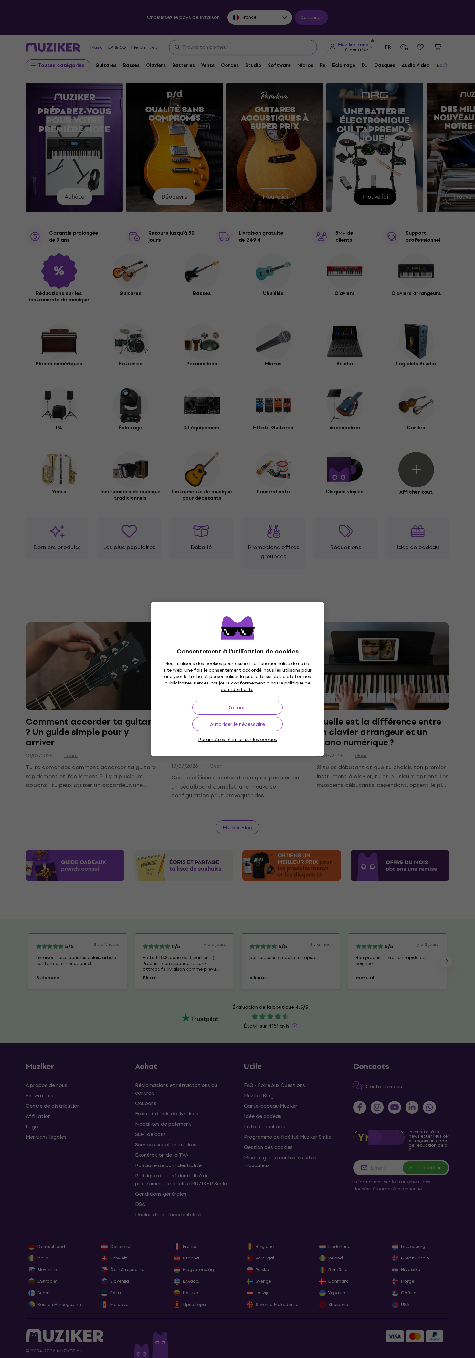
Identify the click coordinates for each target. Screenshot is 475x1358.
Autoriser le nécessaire (237, 724)
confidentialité (237, 689)
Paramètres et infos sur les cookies (237, 739)
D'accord (237, 708)
